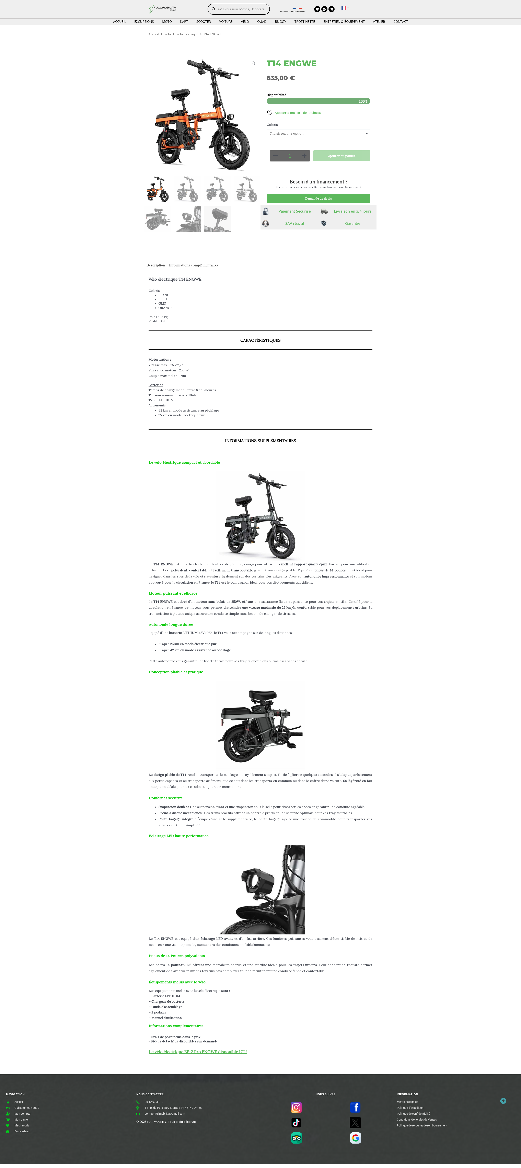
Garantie (352, 223)
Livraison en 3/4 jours (353, 211)
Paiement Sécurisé (295, 211)
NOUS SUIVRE (326, 1094)
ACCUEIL (119, 21)
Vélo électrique (187, 34)
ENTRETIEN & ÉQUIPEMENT (344, 21)
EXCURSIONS (144, 21)
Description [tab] (156, 265)
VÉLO (245, 21)
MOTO (167, 21)
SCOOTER (203, 21)
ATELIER (379, 21)
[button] (253, 63)
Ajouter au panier (341, 156)
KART (184, 21)
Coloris (272, 125)
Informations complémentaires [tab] (194, 265)
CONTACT (400, 21)
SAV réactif (294, 223)
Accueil (154, 34)
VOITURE (226, 21)
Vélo (167, 34)
